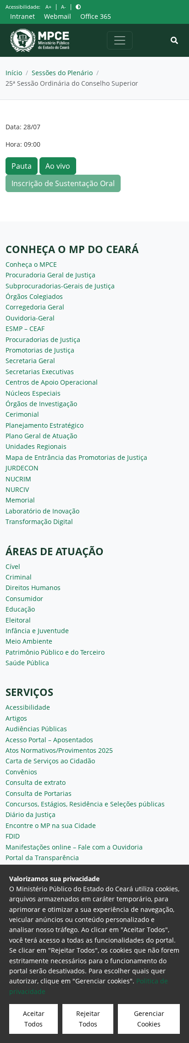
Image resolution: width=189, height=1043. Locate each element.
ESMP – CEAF (25, 328)
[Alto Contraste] (78, 6)
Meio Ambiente (29, 641)
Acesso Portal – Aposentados (49, 739)
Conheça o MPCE (31, 264)
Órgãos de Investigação (41, 403)
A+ (48, 6)
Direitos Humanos (33, 587)
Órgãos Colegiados (34, 296)
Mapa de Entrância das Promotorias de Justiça (76, 457)
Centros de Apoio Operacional (52, 382)
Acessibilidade (28, 707)
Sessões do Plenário (62, 72)
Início (14, 72)
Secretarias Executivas (40, 371)
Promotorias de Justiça (40, 350)
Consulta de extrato (36, 782)
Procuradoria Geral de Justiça (50, 274)
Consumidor (24, 598)
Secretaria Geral (30, 360)
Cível (13, 566)
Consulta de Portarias (39, 793)
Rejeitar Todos (88, 1018)
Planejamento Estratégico (44, 425)
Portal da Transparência (42, 857)
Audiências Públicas (36, 728)
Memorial (20, 500)
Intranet (22, 16)
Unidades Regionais (36, 446)
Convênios (21, 771)
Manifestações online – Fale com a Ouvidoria (74, 847)
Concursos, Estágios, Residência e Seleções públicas (85, 804)
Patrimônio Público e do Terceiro (55, 652)
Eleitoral (18, 620)
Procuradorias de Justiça (43, 339)
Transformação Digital (39, 521)
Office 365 (95, 16)
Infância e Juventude (37, 630)
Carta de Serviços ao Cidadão (50, 760)
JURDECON (22, 468)
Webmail (57, 16)
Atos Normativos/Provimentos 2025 (59, 750)
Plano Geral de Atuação (41, 435)
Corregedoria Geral (35, 307)
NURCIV (17, 489)
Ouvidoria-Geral (30, 318)
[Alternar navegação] (120, 40)
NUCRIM (18, 479)
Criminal (19, 577)
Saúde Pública (27, 662)
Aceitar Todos (33, 1018)
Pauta (21, 166)
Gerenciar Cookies (149, 1018)
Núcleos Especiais (33, 393)
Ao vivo (57, 166)
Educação (20, 609)
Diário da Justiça (31, 814)
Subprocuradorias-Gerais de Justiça (60, 285)
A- (63, 6)
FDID (13, 836)
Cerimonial (22, 414)
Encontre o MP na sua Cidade (51, 825)
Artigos (16, 718)
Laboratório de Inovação (42, 511)
